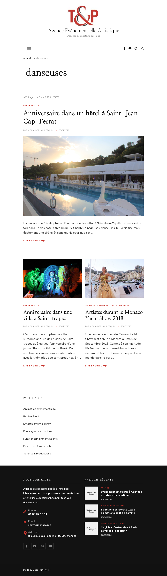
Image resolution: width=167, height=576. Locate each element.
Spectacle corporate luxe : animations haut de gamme (118, 511)
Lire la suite (31, 240)
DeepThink (38, 570)
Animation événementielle (39, 409)
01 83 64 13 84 (37, 514)
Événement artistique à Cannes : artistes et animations (121, 493)
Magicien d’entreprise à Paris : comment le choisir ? (119, 529)
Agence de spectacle (113, 506)
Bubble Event (31, 416)
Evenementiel (31, 105)
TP (49, 570)
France (105, 488)
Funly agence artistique (37, 431)
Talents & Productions (37, 453)
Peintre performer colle (37, 446)
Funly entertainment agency (40, 439)
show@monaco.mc (39, 525)
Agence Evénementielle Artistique (83, 30)
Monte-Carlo (120, 305)
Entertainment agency (37, 424)
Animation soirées (96, 305)
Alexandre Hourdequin (40, 130)
